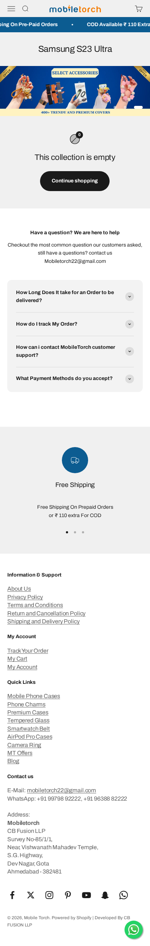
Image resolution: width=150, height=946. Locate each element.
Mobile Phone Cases (33, 696)
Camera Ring (24, 745)
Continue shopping (75, 180)
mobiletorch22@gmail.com (61, 790)
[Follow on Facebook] (12, 895)
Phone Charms (26, 704)
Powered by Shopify (71, 917)
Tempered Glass (28, 720)
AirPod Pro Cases (29, 737)
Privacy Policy (25, 597)
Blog (13, 761)
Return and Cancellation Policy (46, 613)
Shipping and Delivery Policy (43, 621)
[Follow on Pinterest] (68, 895)
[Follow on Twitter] (31, 895)
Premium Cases (27, 712)
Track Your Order (27, 651)
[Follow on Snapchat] (105, 895)
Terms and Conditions (35, 605)
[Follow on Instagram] (49, 895)
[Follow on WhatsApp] (124, 895)
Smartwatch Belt (28, 729)
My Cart (17, 659)
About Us (19, 589)
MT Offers (19, 753)
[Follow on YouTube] (86, 895)
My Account (22, 667)
